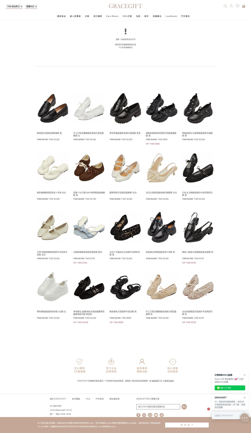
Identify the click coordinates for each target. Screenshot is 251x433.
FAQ (88, 399)
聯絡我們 (155, 381)
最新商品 (61, 16)
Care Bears (112, 16)
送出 (184, 407)
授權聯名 (157, 16)
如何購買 (76, 399)
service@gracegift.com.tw (61, 410)
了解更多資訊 (168, 381)
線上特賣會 (75, 16)
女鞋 (87, 16)
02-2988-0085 (55, 406)
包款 (138, 16)
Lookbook (171, 16)
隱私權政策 (115, 399)
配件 (147, 16)
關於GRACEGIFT (58, 399)
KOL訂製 (127, 16)
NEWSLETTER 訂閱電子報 (147, 399)
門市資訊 (185, 16)
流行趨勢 (97, 16)
